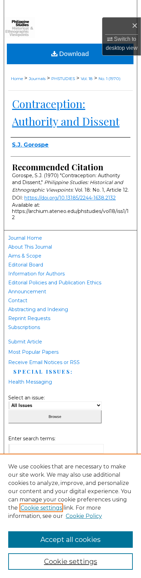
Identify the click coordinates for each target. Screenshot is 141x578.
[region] (70, 516)
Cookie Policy (84, 516)
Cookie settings (41, 508)
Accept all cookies (70, 539)
